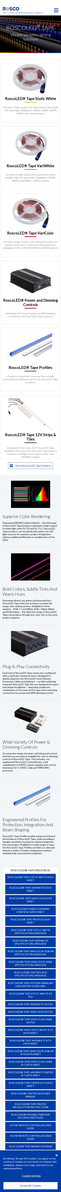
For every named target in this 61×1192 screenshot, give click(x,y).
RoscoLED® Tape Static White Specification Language (30, 932)
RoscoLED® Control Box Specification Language (30, 974)
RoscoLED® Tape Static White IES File (30, 995)
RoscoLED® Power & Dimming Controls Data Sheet (30, 910)
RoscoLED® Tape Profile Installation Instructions (30, 1105)
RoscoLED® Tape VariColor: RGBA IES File (30, 1021)
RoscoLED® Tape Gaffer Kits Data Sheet (31, 1084)
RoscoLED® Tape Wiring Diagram (30, 1146)
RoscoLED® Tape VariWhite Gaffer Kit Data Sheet (30, 1074)
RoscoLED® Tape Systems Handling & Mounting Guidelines (30, 984)
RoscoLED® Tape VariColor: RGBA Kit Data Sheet (30, 1063)
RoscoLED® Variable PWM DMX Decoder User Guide (30, 1116)
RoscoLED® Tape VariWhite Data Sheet (30, 889)
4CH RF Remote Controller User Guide (30, 1137)
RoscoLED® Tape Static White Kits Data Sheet (30, 1031)
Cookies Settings (31, 1175)
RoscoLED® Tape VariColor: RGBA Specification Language (30, 963)
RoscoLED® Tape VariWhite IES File (30, 1004)
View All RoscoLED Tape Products (33, 465)
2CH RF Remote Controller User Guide (30, 1127)
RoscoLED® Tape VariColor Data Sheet (30, 900)
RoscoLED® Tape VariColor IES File (30, 1011)
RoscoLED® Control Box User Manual (30, 1095)
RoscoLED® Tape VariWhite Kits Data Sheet (30, 1042)
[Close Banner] (57, 1155)
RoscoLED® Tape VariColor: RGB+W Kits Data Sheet (31, 1053)
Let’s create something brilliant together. (11, 12)
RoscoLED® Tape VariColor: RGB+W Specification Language (31, 953)
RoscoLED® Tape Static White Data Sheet (30, 879)
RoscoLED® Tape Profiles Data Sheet (30, 921)
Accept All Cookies (30, 1185)
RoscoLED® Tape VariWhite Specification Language (30, 942)
